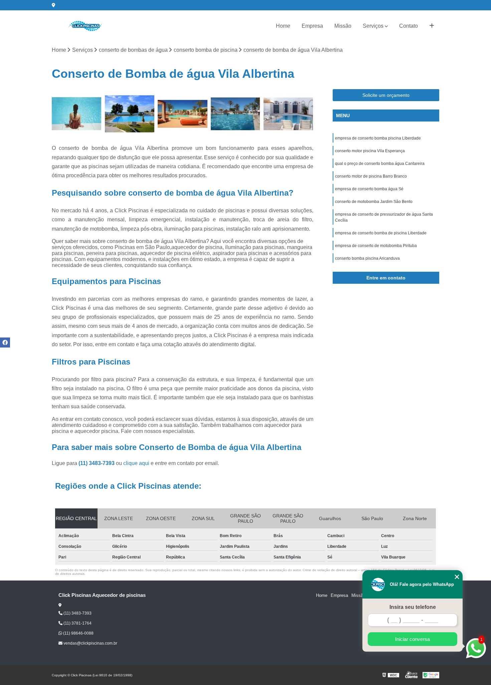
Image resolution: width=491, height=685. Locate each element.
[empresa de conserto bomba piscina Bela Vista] (288, 114)
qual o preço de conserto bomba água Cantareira (380, 163)
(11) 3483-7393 (97, 463)
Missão (342, 26)
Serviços (373, 26)
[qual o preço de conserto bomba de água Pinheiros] (236, 114)
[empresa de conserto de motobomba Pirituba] (77, 114)
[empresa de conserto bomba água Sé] (182, 114)
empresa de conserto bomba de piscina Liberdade (381, 233)
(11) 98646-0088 (78, 633)
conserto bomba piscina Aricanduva (367, 258)
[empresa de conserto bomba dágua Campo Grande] (130, 114)
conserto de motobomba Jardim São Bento (374, 201)
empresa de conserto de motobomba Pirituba (376, 245)
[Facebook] (5, 342)
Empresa (312, 26)
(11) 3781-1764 (77, 623)
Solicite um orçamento (386, 95)
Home (283, 26)
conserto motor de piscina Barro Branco (371, 176)
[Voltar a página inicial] (85, 26)
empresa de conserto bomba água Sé (369, 189)
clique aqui (136, 463)
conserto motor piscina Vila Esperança (370, 151)
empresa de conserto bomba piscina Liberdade (378, 138)
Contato (408, 26)
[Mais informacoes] (431, 26)
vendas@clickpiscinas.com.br (89, 643)
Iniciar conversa (412, 639)
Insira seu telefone (412, 607)
